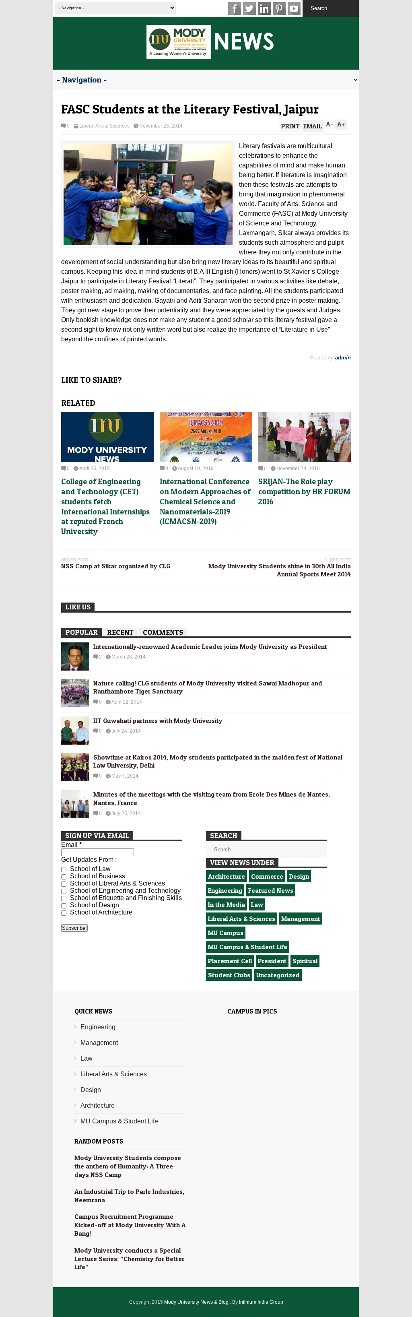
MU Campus (225, 933)
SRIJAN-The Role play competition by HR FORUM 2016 (304, 491)
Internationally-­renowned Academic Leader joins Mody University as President (210, 646)
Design (299, 876)
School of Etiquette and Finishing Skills (125, 897)
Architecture (226, 876)
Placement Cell (230, 961)
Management (300, 918)
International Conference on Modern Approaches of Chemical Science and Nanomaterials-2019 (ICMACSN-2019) (205, 501)
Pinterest (279, 8)
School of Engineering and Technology (124, 890)
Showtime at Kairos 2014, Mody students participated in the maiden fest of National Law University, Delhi (217, 761)
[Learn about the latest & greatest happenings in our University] (210, 54)
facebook (234, 8)
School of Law (89, 868)
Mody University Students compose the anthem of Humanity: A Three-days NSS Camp (127, 1166)
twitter (249, 8)
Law (257, 904)
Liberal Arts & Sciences (104, 126)
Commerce (267, 876)
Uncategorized (278, 975)
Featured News (270, 890)
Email (71, 844)
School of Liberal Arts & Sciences (116, 883)
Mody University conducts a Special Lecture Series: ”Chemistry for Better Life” (129, 1258)
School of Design (93, 905)
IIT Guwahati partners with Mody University (157, 720)
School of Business (96, 876)
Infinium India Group (261, 1302)
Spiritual (305, 961)
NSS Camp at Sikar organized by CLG (115, 566)
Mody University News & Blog (197, 1302)
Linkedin (264, 8)
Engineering (225, 890)
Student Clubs (229, 975)
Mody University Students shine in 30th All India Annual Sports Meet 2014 (279, 570)
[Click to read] (107, 437)
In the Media (226, 904)
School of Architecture (100, 912)
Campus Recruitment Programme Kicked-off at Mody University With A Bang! (130, 1224)
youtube (294, 8)
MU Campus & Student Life (247, 947)
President (272, 961)
